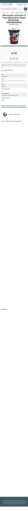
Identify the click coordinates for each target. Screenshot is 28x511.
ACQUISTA (14, 151)
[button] (25, 4)
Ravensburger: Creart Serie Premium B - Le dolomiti (14, 360)
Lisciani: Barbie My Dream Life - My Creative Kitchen (14, 329)
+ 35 (2, 99)
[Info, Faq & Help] (22, 4)
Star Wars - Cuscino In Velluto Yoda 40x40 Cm (14, 390)
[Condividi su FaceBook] (11, 58)
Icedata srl (17, 503)
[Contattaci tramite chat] (17, 4)
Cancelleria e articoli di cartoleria (10, 95)
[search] (25, 9)
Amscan (3, 86)
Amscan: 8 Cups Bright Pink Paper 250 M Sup (14, 263)
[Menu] (2, 5)
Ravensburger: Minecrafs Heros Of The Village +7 (14, 481)
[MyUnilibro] (20, 4)
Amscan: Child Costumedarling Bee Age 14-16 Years (14, 172)
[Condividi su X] (14, 58)
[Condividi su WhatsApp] (17, 58)
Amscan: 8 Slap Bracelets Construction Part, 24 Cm (14, 202)
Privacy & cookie (22, 503)
